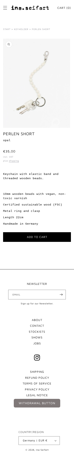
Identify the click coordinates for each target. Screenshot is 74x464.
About (37, 320)
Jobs (37, 343)
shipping (14, 160)
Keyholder (21, 29)
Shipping (37, 371)
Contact (37, 325)
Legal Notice (37, 395)
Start (6, 29)
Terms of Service (37, 383)
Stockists (37, 331)
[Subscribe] (61, 294)
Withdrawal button (37, 403)
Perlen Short (41, 29)
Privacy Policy (37, 389)
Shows (37, 337)
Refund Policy (37, 377)
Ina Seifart (42, 449)
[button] (5, 7)
